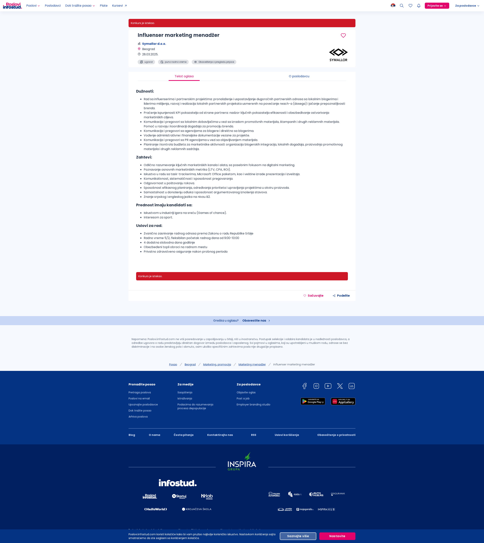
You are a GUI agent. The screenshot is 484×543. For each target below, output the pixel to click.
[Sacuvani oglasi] (410, 5)
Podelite (343, 295)
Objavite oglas (246, 392)
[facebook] (304, 386)
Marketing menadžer (252, 364)
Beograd (190, 364)
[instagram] (316, 386)
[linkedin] (351, 386)
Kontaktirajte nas (220, 435)
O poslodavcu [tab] (299, 76)
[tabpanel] (242, 173)
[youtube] (328, 386)
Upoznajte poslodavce (143, 404)
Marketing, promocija (217, 364)
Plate (104, 5)
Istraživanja (185, 398)
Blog (132, 435)
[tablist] (242, 76)
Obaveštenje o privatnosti (336, 435)
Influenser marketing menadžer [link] (294, 364)
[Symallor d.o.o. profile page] (336, 54)
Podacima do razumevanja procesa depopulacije (195, 406)
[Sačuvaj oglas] (343, 35)
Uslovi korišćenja (287, 435)
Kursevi (117, 5)
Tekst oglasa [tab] (184, 76)
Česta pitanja (183, 435)
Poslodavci (53, 5)
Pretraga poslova (140, 392)
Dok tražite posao (140, 410)
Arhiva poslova (138, 416)
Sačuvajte (315, 295)
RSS (253, 435)
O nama (154, 435)
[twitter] (340, 386)
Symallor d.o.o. (154, 44)
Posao (173, 364)
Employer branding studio (253, 404)
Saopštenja (185, 392)
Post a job (243, 398)
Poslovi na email (139, 398)
